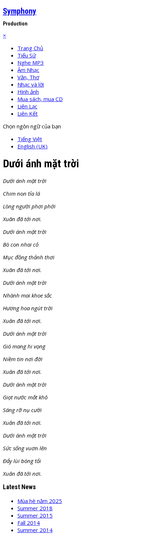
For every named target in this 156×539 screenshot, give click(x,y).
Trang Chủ (30, 48)
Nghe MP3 (30, 62)
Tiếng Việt (29, 139)
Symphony (19, 11)
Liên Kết (27, 113)
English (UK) (32, 146)
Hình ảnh (28, 91)
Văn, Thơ (28, 77)
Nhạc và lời (30, 84)
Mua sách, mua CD (40, 99)
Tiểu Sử (26, 55)
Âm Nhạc (28, 69)
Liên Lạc (27, 106)
